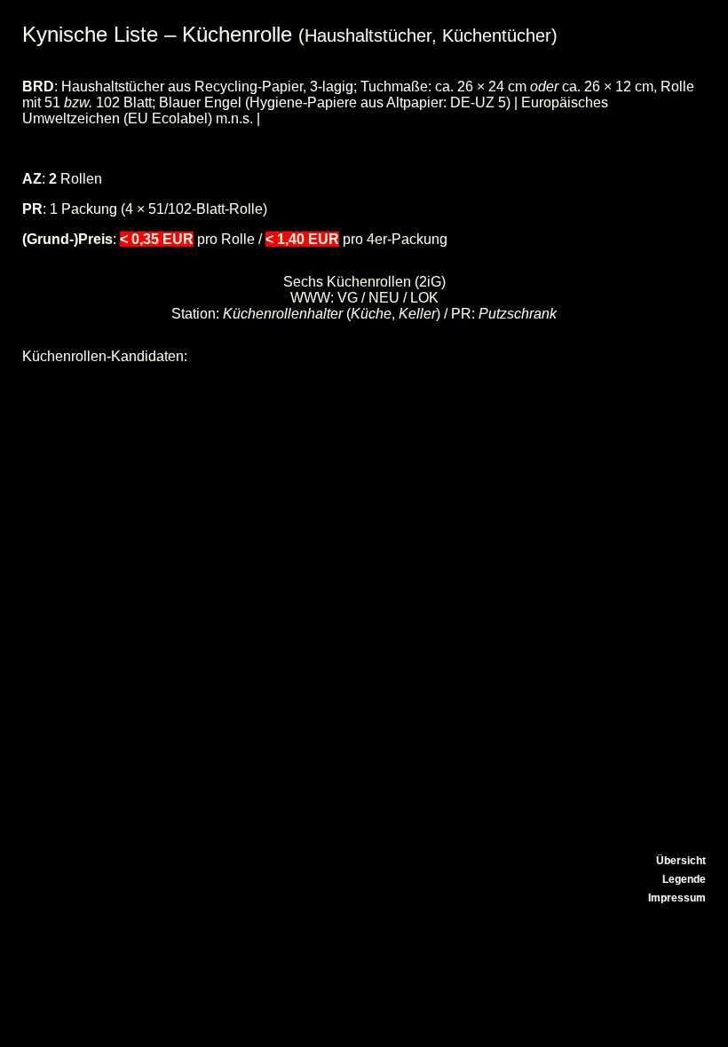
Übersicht (681, 860)
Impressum (677, 898)
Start (693, 842)
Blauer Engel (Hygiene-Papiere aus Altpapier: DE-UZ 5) (334, 102)
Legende (684, 879)
